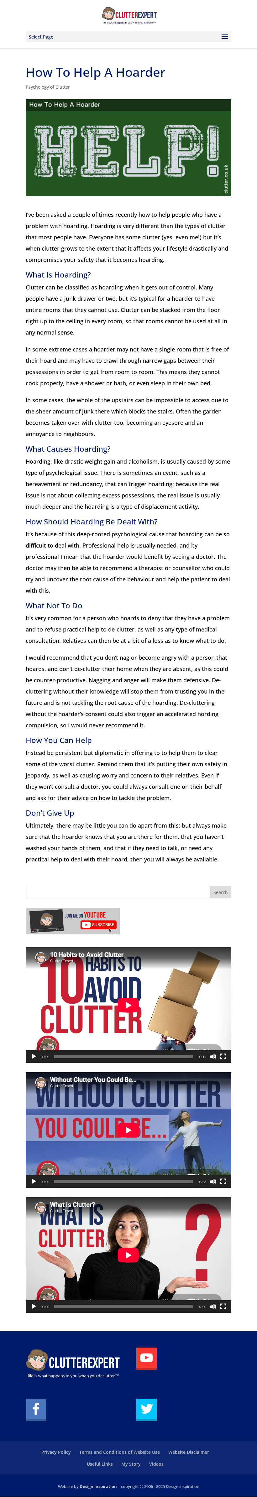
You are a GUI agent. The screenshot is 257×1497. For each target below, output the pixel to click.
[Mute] (213, 1056)
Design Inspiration (98, 1486)
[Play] (34, 1056)
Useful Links (100, 1464)
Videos (156, 1464)
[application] (128, 1005)
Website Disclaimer (188, 1452)
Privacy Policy (56, 1452)
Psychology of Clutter (48, 87)
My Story (131, 1464)
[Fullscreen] (223, 1056)
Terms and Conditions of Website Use (119, 1452)
